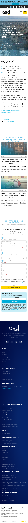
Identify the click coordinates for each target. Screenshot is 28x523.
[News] (7, 7)
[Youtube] (20, 342)
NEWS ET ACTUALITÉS (15, 23)
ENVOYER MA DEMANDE (14, 287)
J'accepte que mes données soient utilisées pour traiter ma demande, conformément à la (13, 282)
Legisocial (6, 119)
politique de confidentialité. (20, 282)
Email (2, 270)
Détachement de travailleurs (13, 43)
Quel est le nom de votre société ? (9, 239)
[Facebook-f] (11, 342)
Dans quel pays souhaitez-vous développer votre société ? (13, 255)
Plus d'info (13, 4)
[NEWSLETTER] (10, 7)
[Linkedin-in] (7, 342)
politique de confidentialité (19, 306)
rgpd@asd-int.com (14, 309)
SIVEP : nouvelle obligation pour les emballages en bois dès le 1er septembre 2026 (13, 162)
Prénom (3, 262)
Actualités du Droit (9, 121)
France (5, 47)
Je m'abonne (14, 301)
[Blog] (5, 7)
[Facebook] (19, 7)
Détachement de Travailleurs (13, 39)
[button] (3, 61)
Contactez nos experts (7, 388)
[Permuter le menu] (21, 12)
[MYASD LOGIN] (13, 7)
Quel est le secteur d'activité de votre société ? (12, 248)
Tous (4, 41)
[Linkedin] (16, 7)
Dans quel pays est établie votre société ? (10, 243)
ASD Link (17, 297)
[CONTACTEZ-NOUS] (25, 12)
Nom (2, 266)
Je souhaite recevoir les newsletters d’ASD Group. (13, 279)
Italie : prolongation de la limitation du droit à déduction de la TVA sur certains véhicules (13, 195)
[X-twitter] (22, 7)
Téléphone (4, 275)
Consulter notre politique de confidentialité (9, 516)
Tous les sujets (8, 45)
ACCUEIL (4, 23)
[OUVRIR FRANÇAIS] (26, 7)
